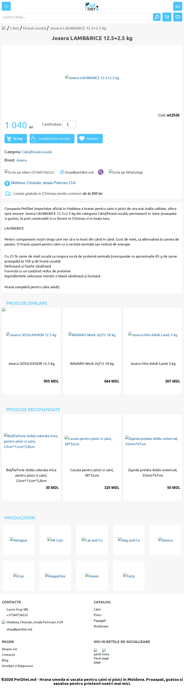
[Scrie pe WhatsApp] (126, 172)
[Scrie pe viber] (100, 172)
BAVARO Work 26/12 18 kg (92, 363)
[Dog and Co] (129, 540)
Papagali (100, 620)
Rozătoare (101, 626)
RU (177, 6)
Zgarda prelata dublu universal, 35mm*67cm (152, 472)
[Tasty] (129, 575)
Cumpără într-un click (54, 138)
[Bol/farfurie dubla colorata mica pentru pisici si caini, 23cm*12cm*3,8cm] (31, 441)
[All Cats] (55, 540)
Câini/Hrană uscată (37, 151)
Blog (5, 660)
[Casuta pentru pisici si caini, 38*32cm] (92, 441)
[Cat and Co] (92, 540)
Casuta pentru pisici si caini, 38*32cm (92, 472)
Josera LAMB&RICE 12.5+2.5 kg (50, 213)
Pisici (97, 615)
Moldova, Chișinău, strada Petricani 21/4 (43, 183)
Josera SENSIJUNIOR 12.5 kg (31, 363)
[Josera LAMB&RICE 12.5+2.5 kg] (92, 77)
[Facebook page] (97, 652)
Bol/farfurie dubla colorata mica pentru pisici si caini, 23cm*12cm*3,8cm (31, 475)
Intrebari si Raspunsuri (17, 666)
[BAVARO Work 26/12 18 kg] (92, 335)
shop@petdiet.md (79, 172)
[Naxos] (92, 575)
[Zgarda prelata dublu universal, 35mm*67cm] (152, 441)
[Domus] (166, 540)
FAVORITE (92, 138)
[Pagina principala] (4, 28)
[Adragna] (18, 540)
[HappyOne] (55, 575)
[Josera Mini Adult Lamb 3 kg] (152, 335)
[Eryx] (18, 575)
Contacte (8, 654)
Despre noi (9, 649)
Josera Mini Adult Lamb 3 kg (152, 363)
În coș (17, 138)
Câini (97, 609)
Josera (21, 160)
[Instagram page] (105, 652)
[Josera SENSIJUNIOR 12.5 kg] (31, 335)
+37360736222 (42, 172)
